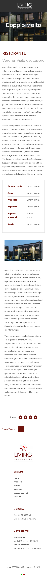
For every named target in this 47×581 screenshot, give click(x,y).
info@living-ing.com (27, 519)
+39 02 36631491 (24, 515)
